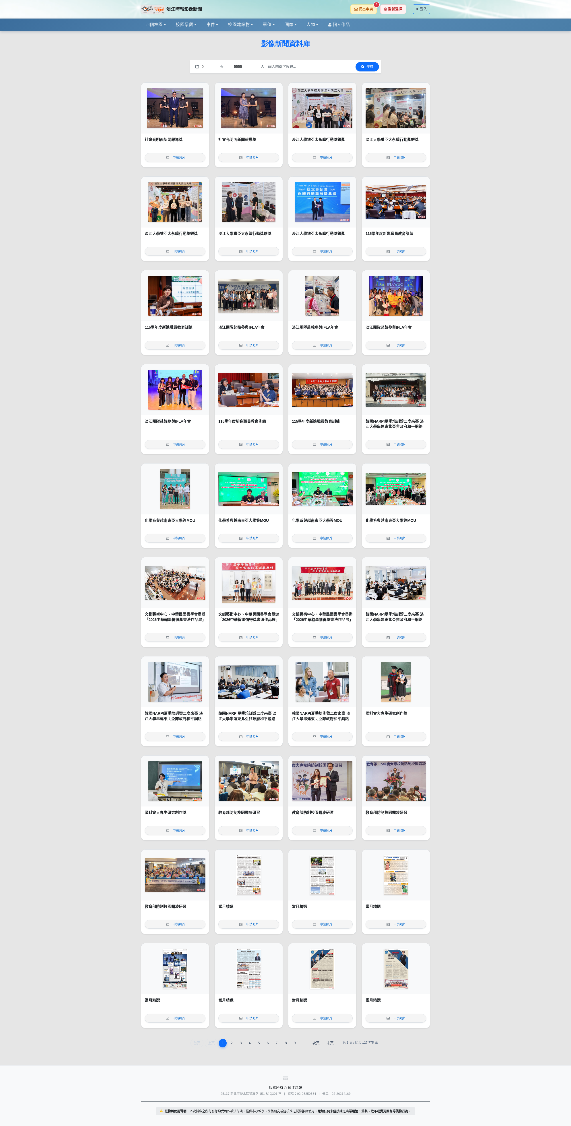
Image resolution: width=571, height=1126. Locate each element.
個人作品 (341, 24)
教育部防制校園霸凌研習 (239, 813)
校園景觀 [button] (184, 24)
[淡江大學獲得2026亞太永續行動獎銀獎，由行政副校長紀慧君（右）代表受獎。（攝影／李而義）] (322, 202)
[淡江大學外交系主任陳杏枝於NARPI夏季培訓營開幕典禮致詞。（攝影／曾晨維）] (396, 583)
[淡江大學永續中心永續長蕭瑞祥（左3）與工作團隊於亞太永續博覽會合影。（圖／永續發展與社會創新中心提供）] (175, 202)
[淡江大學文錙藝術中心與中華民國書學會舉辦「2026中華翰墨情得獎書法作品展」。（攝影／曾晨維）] (322, 583)
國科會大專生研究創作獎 (386, 713)
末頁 (330, 1043)
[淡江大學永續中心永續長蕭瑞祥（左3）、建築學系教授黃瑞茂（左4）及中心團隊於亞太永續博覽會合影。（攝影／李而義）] (322, 108)
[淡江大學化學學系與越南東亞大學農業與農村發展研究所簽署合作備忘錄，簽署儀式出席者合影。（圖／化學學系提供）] (396, 489)
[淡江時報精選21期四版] (248, 969)
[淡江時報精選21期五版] (175, 969)
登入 (423, 9)
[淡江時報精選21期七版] (322, 875)
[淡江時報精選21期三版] (322, 969)
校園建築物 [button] (239, 24)
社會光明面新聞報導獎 (164, 140)
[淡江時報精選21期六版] (396, 875)
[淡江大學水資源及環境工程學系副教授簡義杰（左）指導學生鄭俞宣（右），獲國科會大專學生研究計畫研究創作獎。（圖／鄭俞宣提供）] (396, 682)
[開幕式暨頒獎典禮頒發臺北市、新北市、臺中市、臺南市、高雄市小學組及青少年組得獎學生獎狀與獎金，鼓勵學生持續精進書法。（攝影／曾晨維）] (248, 583)
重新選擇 (395, 9)
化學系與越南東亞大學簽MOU (170, 520)
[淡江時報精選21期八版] (248, 875)
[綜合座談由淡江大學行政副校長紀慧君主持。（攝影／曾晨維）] (175, 296)
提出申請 (368, 7)
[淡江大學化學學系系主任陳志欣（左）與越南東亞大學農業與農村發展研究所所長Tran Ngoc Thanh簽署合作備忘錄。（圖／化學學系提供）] (248, 489)
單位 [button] (267, 24)
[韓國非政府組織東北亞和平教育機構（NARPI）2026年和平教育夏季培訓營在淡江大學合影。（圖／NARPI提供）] (396, 390)
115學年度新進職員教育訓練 (389, 234)
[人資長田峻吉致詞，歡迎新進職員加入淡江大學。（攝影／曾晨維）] (396, 202)
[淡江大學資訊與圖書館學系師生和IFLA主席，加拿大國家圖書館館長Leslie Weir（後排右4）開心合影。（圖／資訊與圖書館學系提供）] (396, 296)
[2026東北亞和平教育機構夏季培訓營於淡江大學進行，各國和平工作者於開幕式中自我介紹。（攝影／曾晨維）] (248, 682)
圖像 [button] (289, 24)
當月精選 (226, 907)
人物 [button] (310, 24)
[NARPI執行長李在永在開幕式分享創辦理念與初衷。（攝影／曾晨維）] (175, 682)
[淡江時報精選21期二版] (396, 969)
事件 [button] (210, 24)
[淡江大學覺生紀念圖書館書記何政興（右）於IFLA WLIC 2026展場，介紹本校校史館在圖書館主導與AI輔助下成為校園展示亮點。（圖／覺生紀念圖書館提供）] (322, 296)
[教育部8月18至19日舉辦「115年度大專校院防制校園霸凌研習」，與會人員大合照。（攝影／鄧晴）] (175, 875)
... (304, 1043)
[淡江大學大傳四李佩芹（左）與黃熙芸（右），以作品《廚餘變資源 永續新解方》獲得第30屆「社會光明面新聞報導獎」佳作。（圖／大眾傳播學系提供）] (175, 108)
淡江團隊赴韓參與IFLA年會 (241, 327)
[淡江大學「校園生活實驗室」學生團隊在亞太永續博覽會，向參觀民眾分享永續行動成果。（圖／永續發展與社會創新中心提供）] (396, 108)
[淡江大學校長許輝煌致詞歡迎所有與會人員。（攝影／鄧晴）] (396, 781)
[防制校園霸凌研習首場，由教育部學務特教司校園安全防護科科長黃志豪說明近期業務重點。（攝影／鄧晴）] (248, 781)
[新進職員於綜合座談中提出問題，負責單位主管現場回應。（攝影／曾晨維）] (248, 390)
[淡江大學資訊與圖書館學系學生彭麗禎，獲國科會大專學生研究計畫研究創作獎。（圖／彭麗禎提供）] (175, 781)
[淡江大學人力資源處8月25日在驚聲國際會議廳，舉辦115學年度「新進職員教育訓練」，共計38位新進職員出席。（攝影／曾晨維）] (322, 390)
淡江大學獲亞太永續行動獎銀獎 (318, 140)
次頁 (316, 1043)
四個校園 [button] (154, 24)
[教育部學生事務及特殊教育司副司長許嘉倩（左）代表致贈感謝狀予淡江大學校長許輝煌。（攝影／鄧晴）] (322, 781)
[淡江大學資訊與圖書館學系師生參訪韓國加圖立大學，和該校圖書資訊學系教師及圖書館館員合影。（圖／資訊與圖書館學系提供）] (248, 296)
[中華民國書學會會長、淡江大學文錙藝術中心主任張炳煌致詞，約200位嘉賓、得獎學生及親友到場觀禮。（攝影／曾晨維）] (175, 583)
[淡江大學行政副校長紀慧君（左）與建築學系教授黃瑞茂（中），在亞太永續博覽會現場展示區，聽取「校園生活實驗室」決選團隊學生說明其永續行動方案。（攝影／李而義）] (248, 202)
